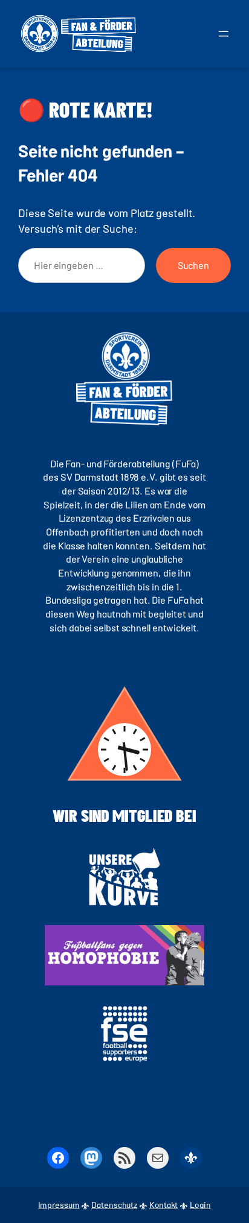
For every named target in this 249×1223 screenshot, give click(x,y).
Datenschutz (114, 1204)
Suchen (193, 265)
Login (200, 1204)
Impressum (58, 1204)
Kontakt (163, 1204)
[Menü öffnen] (223, 34)
